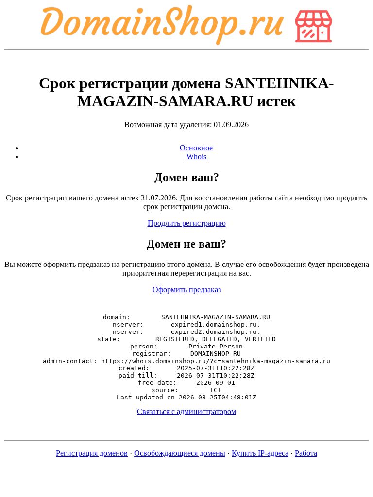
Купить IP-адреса (260, 453)
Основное (196, 148)
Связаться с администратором (186, 411)
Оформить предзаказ (187, 289)
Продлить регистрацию (187, 223)
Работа (306, 453)
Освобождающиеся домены (179, 453)
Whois (196, 156)
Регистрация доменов (92, 453)
